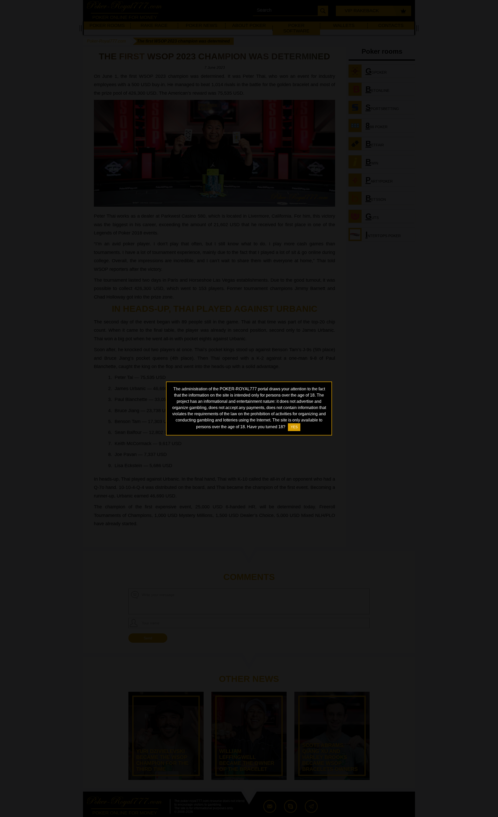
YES (294, 427)
